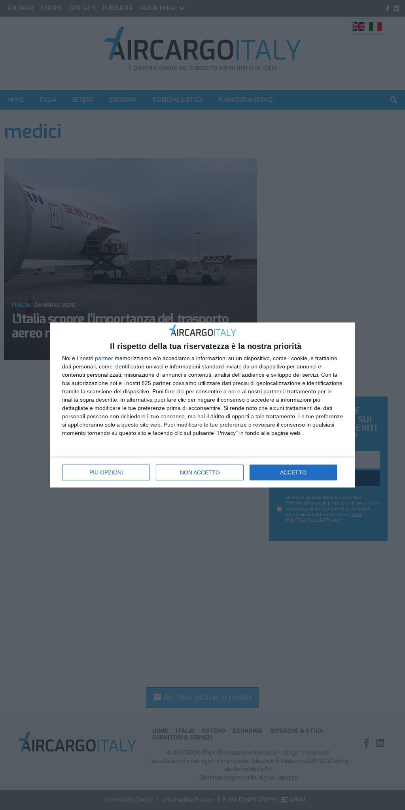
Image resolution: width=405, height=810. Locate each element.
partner (104, 358)
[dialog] (202, 405)
